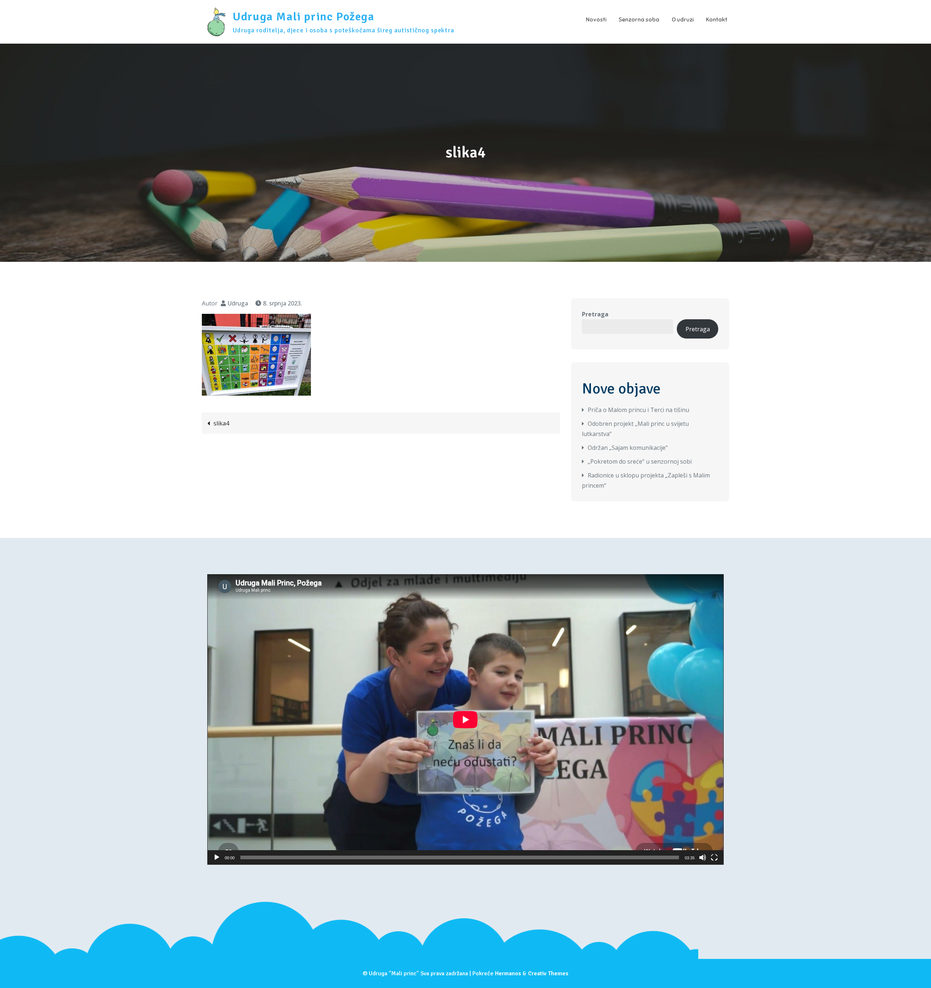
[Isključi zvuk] (702, 857)
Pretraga (595, 314)
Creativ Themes (548, 973)
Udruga (238, 303)
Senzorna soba (639, 19)
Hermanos (508, 973)
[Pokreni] (216, 857)
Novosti (596, 19)
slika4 (221, 423)
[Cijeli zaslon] (714, 857)
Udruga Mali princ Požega (303, 16)
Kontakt (716, 19)
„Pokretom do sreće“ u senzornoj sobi (640, 461)
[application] (465, 719)
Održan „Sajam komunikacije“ (628, 448)
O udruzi (683, 19)
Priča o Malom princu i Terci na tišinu (638, 410)
